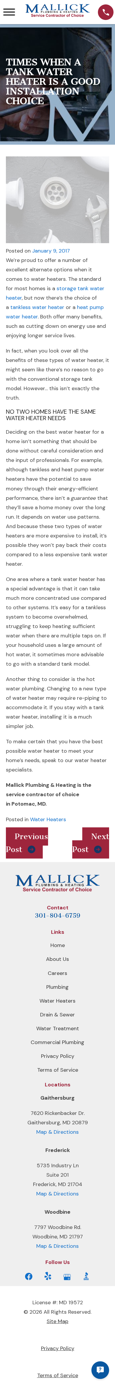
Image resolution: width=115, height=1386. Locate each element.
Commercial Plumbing (57, 1042)
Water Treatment (57, 1028)
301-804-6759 (57, 915)
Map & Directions (57, 1131)
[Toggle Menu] (9, 12)
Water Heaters (48, 819)
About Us (57, 959)
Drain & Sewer (57, 1014)
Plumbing (57, 987)
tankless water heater (37, 307)
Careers (57, 973)
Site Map (57, 1321)
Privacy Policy (57, 1056)
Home (57, 945)
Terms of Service (57, 1069)
